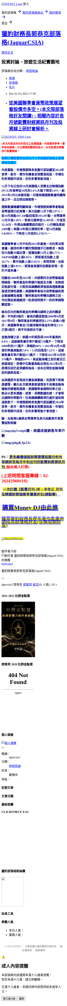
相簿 (12, 78)
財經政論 (32, 71)
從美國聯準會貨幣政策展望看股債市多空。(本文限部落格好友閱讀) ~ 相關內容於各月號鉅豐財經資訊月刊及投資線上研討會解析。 (36, 115)
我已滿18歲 (9, 998)
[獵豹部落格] (12, 905)
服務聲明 (40, 950)
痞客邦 (27, 584)
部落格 (13, 82)
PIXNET (17, 946)
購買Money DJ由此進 (30, 507)
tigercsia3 (7, 563)
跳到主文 (7, 52)
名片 (12, 87)
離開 (21, 998)
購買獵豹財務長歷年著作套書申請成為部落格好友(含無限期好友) (32, 522)
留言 (36, 584)
